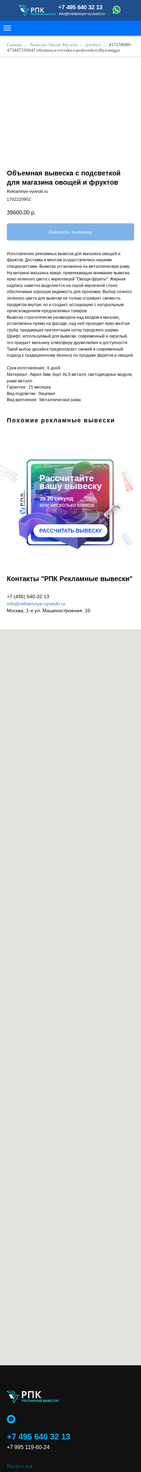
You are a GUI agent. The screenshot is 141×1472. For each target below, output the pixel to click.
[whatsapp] (11, 1419)
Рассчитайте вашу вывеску (70, 482)
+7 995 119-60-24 (28, 1447)
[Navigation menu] (7, 28)
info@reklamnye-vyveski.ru (36, 603)
